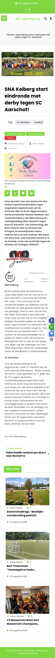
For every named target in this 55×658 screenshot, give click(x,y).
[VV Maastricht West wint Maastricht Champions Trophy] (27, 599)
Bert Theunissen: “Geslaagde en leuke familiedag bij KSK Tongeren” (20, 568)
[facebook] (7, 193)
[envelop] (23, 193)
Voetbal (10, 138)
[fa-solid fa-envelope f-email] (29, 9)
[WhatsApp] (15, 193)
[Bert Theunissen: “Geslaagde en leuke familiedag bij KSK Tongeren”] (27, 545)
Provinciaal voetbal (15, 134)
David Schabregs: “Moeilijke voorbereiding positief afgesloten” (25, 513)
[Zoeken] (46, 19)
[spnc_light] (51, 19)
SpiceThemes (32, 653)
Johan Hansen (38, 144)
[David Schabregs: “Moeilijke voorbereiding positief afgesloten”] (27, 491)
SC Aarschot (23, 122)
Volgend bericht (14, 448)
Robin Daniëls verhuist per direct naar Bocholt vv (26, 454)
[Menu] (4, 18)
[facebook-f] (25, 9)
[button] (51, 339)
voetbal (38, 122)
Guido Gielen (16, 507)
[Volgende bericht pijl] (48, 454)
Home (10, 34)
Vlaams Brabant (35, 134)
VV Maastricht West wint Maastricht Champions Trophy (23, 622)
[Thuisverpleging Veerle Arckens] (27, 166)
